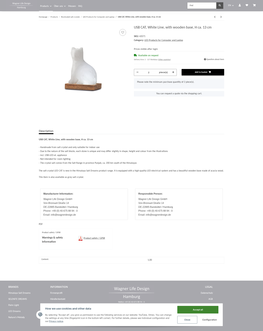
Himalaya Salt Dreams (19, 293)
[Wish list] (247, 5)
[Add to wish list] (122, 32)
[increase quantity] (173, 72)
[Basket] (256, 5)
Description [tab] (46, 131)
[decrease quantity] (137, 72)
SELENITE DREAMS (17, 299)
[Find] (219, 5)
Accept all (198, 309)
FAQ (80, 6)
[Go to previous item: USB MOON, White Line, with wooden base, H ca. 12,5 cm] (215, 17)
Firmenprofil (56, 293)
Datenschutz (207, 293)
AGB (211, 299)
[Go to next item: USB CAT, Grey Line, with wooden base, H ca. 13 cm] (221, 17)
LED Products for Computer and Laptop (163, 40)
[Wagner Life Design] (21, 5)
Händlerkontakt (57, 299)
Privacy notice (56, 321)
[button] (239, 5)
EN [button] (229, 5)
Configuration (209, 319)
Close (187, 319)
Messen (72, 6)
